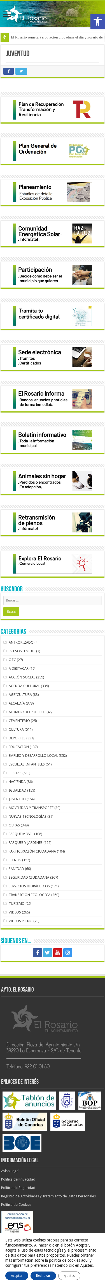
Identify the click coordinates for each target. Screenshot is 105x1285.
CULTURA (16, 729)
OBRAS (14, 825)
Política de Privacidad (18, 1179)
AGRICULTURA (20, 694)
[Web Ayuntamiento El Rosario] (52, 14)
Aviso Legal (10, 1171)
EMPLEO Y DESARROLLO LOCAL (33, 755)
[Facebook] (37, 952)
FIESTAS (15, 773)
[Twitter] (47, 952)
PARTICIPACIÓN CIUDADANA (32, 851)
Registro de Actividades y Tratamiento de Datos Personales (48, 1196)
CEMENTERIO (19, 721)
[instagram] (67, 952)
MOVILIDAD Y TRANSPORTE (31, 808)
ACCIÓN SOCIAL (22, 677)
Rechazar (43, 1276)
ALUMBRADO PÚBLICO (27, 712)
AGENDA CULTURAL (24, 686)
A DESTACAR (19, 668)
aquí (84, 1260)
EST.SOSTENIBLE (22, 651)
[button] (97, 21)
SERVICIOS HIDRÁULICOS (29, 886)
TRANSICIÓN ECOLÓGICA (29, 895)
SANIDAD (16, 869)
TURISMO (17, 903)
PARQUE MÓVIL (21, 834)
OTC (12, 660)
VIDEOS (15, 912)
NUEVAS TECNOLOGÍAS (27, 816)
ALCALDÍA (17, 703)
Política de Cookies (16, 1204)
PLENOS (15, 860)
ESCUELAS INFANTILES (27, 764)
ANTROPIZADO (21, 642)
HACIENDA (17, 782)
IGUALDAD (17, 790)
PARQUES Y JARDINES (26, 842)
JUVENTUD (17, 799)
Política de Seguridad (18, 1188)
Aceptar (17, 1276)
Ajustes (69, 1276)
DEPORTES (17, 738)
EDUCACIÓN (19, 747)
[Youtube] (57, 952)
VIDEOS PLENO (20, 921)
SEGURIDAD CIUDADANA (29, 877)
